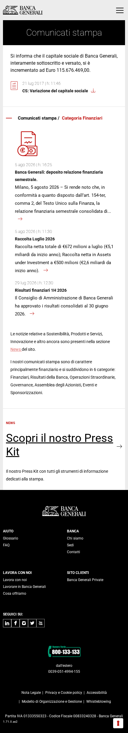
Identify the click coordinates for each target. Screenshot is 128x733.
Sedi (70, 545)
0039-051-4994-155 (64, 671)
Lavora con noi (15, 580)
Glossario (10, 538)
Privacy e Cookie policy (63, 693)
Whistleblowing (98, 701)
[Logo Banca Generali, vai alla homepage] (23, 10)
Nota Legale (31, 693)
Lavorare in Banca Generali (24, 587)
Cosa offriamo (14, 593)
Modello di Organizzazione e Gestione (52, 701)
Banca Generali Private (85, 580)
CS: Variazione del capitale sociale (55, 90)
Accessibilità (97, 693)
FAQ (6, 545)
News (16, 349)
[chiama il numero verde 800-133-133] (64, 651)
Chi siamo (75, 538)
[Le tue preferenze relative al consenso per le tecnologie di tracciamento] (118, 723)
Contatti (73, 552)
